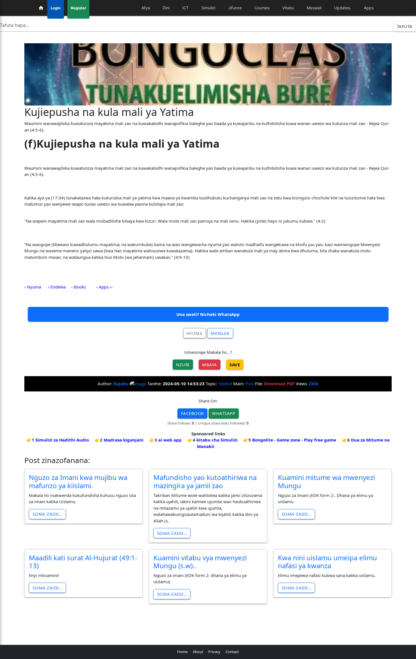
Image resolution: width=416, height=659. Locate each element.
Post (249, 383)
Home (182, 651)
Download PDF (279, 383)
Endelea (220, 333)
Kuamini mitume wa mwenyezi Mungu (326, 481)
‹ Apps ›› (104, 287)
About (198, 651)
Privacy (214, 651)
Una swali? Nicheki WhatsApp (208, 314)
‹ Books (78, 287)
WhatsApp (223, 413)
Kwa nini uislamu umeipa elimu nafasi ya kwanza (327, 561)
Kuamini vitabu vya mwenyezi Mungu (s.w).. (200, 561)
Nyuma (194, 333)
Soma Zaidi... (48, 514)
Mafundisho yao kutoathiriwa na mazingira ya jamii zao (205, 481)
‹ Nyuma (32, 287)
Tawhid (225, 383)
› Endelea (57, 287)
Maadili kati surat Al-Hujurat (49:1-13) (83, 561)
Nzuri (183, 364)
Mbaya (209, 364)
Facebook (192, 413)
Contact (232, 651)
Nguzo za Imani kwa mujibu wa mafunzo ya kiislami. (78, 481)
